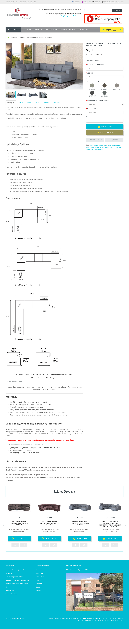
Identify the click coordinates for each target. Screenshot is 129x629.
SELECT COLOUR (93, 81)
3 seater (92, 147)
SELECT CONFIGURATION (95, 65)
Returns (38, 587)
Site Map (38, 590)
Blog (7, 587)
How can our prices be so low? (14, 577)
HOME (29, 29)
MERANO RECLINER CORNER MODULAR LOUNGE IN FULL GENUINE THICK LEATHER (110, 524)
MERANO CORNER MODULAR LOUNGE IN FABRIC (80, 523)
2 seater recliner (99, 147)
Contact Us (39, 570)
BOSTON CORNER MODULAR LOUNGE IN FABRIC (19, 523)
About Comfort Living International (16, 570)
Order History (40, 577)
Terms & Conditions (11, 594)
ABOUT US (38, 29)
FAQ (37, 102)
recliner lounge (111, 145)
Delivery (20, 102)
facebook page (119, 618)
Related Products (64, 491)
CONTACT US (83, 29)
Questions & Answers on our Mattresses (17, 583)
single (118, 145)
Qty (87, 117)
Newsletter (39, 583)
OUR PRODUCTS (13, 30)
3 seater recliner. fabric (111, 147)
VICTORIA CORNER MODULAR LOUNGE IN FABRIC (49, 523)
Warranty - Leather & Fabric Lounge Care (18, 580)
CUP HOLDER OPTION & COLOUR (98, 100)
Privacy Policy (10, 590)
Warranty (30, 102)
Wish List (38, 580)
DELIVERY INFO (51, 29)
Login (121, 2)
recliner (96, 145)
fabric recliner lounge (97, 149)
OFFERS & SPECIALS (67, 29)
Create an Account (110, 2)
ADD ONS (90, 73)
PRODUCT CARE (92, 109)
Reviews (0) (56, 102)
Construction (9, 573)
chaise (91, 145)
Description (11, 102)
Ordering (46, 102)
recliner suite (102, 145)
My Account (39, 573)
